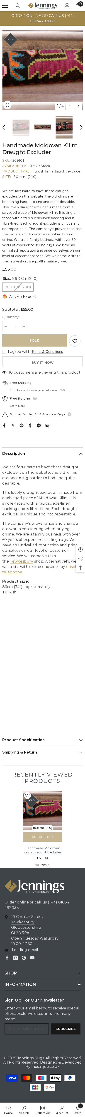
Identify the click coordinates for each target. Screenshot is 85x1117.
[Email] (47, 425)
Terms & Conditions (47, 352)
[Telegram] (39, 425)
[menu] (5, 5)
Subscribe (66, 1029)
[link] (24, 1109)
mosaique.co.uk (45, 1066)
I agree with (19, 351)
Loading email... (26, 950)
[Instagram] (15, 957)
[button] (70, 106)
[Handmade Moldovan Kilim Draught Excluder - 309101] (42, 810)
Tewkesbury (21, 561)
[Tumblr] (30, 425)
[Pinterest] (21, 425)
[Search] (18, 5)
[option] (42, 70)
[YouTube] (32, 957)
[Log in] (67, 5)
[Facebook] (4, 425)
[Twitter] (13, 425)
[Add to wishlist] (74, 341)
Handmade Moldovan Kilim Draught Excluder (42, 850)
